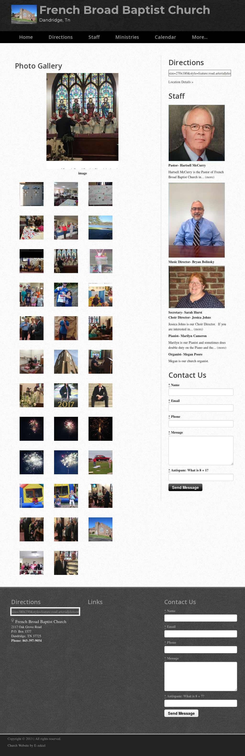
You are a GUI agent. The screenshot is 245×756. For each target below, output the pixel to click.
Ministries (127, 37)
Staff (94, 37)
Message (175, 432)
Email (174, 400)
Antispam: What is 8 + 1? (188, 470)
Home (26, 37)
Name (173, 384)
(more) (209, 177)
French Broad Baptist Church (124, 10)
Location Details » (180, 82)
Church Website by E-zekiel (26, 745)
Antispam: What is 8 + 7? (184, 696)
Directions (61, 37)
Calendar (165, 37)
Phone (174, 416)
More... (200, 37)
